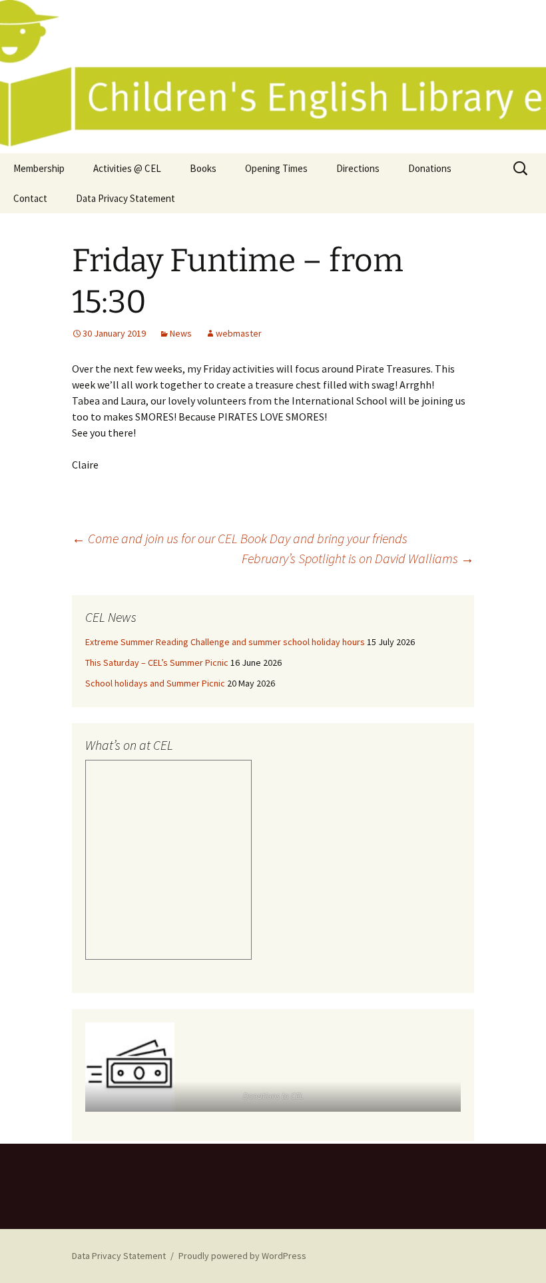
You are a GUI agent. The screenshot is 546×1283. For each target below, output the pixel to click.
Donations (429, 168)
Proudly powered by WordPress (242, 1256)
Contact (30, 198)
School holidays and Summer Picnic (155, 683)
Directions (358, 168)
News (181, 333)
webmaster (239, 333)
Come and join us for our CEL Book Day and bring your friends (240, 538)
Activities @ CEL (127, 168)
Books (203, 168)
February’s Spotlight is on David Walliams (358, 558)
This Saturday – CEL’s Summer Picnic (156, 662)
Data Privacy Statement (125, 198)
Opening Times (276, 168)
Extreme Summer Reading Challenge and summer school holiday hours (225, 642)
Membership (39, 168)
